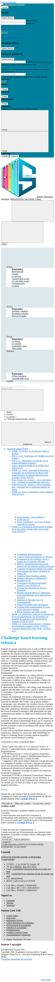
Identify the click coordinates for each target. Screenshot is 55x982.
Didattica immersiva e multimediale (32, 578)
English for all (23, 519)
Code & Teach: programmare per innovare (35, 557)
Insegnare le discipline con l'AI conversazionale (30, 601)
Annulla (5, 156)
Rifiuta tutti (23, 804)
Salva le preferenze (21, 840)
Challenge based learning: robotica (31, 576)
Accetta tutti (41, 804)
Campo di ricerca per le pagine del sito (17, 385)
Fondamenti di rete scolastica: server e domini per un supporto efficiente (33, 560)
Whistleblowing (13, 930)
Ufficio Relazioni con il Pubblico (20, 923)
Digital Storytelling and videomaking (32, 605)
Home (9, 412)
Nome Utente (32, 20)
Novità (9, 414)
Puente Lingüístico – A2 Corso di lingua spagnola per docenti (34, 523)
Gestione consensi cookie (17, 932)
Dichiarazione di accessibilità (18, 925)
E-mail (29, 62)
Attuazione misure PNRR (17, 449)
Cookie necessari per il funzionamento (17, 830)
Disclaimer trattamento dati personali (16, 959)
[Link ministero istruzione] (13, 4)
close (4, 244)
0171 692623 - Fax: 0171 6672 (23, 866)
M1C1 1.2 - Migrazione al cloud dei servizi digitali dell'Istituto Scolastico (30, 462)
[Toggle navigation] (22, 232)
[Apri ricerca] (33, 210)
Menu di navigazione (37, 443)
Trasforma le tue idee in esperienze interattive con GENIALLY (31, 584)
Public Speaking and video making (31, 612)
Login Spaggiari (21, 72)
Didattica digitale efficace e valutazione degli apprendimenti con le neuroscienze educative (34, 595)
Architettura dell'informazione (29, 554)
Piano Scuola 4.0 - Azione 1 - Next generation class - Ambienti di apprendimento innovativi (31, 481)
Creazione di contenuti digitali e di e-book (34, 569)
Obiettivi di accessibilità (16, 928)
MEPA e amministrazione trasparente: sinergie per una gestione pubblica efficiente (35, 565)
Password (30, 23)
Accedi (4, 7)
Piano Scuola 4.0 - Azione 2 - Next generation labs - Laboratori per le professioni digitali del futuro (31, 487)
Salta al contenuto (8, 2)
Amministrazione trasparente (18, 935)
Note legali (11, 918)
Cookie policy (12, 916)
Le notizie (10, 416)
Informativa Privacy (14, 920)
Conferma (14, 156)
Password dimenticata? (10, 28)
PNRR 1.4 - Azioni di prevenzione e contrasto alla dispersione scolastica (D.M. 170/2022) (31, 625)
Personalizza (7, 804)
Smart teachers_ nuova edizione (30, 517)
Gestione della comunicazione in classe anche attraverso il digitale (33, 608)
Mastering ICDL (24, 581)
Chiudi (4, 89)
